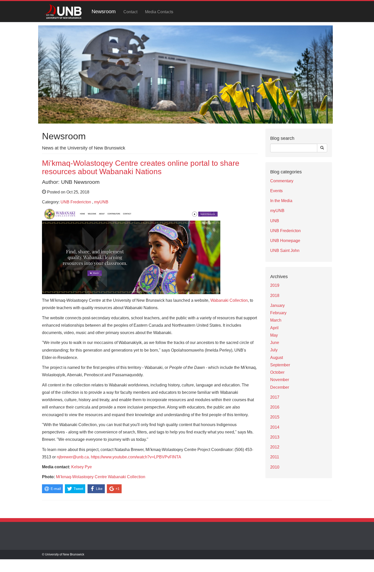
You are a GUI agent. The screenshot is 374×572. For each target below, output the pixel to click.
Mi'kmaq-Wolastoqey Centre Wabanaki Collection (100, 477)
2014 (274, 427)
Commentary (281, 181)
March (275, 320)
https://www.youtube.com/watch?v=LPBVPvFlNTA (136, 457)
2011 (274, 457)
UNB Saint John (284, 250)
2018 (274, 295)
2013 (274, 437)
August (276, 357)
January (277, 305)
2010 (274, 467)
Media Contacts (159, 12)
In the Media (281, 201)
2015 (274, 417)
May (274, 335)
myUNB (101, 202)
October (277, 372)
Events (276, 191)
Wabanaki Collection (229, 300)
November (279, 380)
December (279, 387)
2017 (274, 397)
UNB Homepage (285, 240)
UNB (274, 221)
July (274, 350)
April (274, 328)
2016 (274, 407)
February (278, 313)
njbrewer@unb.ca (73, 457)
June (274, 342)
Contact (130, 12)
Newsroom (104, 11)
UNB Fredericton (76, 202)
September (280, 365)
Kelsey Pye (81, 467)
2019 (274, 285)
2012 (274, 447)
